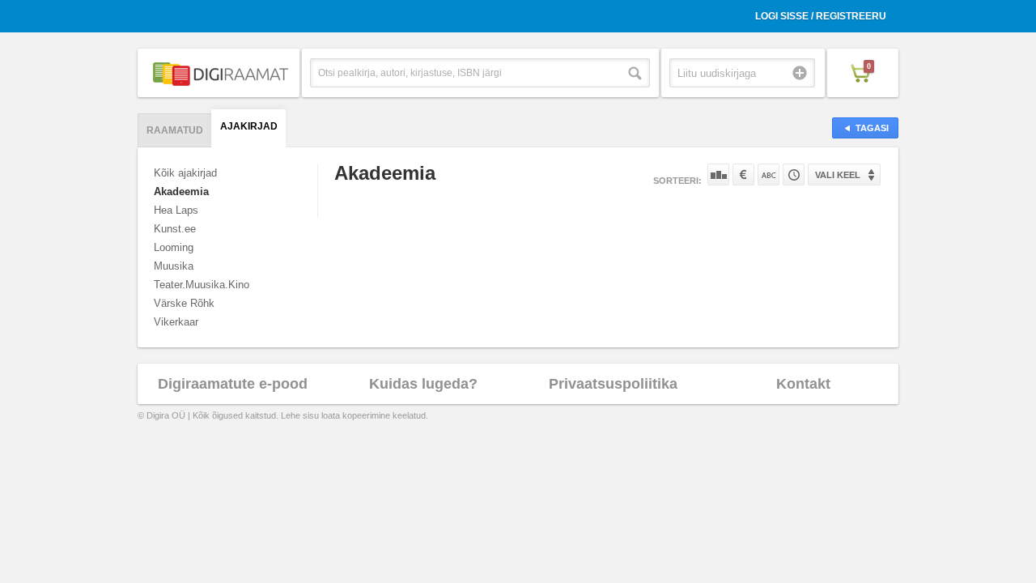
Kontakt (803, 384)
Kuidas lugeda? (423, 384)
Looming (173, 247)
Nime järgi (768, 174)
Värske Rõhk (184, 303)
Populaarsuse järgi (718, 174)
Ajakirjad (249, 126)
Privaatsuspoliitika (613, 384)
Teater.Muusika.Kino (201, 285)
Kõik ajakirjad (185, 173)
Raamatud (174, 130)
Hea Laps (176, 210)
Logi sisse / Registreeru (820, 16)
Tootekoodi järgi (794, 174)
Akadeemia (181, 191)
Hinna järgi (743, 174)
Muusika (173, 266)
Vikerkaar (176, 322)
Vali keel (837, 175)
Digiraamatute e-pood (233, 384)
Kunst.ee (175, 229)
